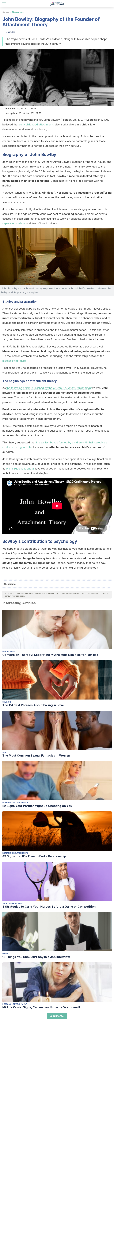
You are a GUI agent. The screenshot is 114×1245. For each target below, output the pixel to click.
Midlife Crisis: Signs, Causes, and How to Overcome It (41, 1007)
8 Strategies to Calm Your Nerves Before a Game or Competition (49, 906)
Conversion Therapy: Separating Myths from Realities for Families (50, 655)
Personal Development (14, 1004)
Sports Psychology (12, 903)
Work (5, 954)
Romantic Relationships (15, 803)
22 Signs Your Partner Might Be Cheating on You (37, 806)
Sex (4, 752)
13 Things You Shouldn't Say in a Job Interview (36, 957)
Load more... (57, 1015)
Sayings (6, 702)
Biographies (17, 12)
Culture (5, 12)
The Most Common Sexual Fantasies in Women (36, 755)
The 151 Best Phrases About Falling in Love (33, 705)
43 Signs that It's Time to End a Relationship (34, 856)
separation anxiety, (13, 223)
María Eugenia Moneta (20, 468)
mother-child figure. (14, 360)
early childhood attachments (36, 124)
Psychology (8, 651)
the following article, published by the (48, 388)
